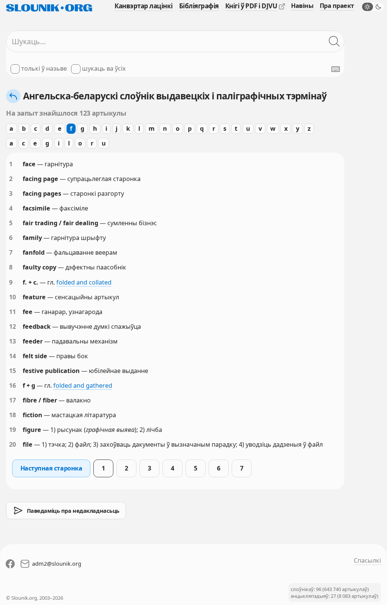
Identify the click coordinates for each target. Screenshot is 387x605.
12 (12, 326)
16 (12, 385)
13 (12, 341)
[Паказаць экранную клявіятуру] (335, 69)
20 (12, 444)
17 (12, 400)
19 (12, 430)
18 (12, 415)
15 (12, 371)
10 (12, 297)
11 (12, 312)
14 (12, 356)
